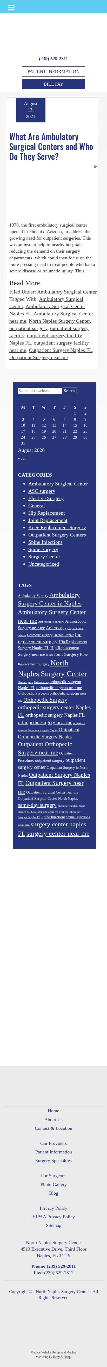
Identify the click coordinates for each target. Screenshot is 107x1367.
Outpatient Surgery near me (38, 357)
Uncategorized (43, 564)
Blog (53, 1193)
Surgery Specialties (53, 1160)
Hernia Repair (64, 635)
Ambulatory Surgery (33, 596)
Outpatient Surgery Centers (57, 535)
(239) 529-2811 (53, 58)
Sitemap (53, 1225)
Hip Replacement (46, 513)
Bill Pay (53, 84)
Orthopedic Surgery (45, 700)
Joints (49, 654)
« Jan (22, 458)
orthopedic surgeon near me (59, 687)
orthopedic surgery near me (45, 722)
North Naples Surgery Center (59, 321)
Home (53, 1110)
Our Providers (53, 1143)
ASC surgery (41, 491)
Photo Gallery (54, 1184)
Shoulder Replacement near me (50, 811)
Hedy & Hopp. (62, 1357)
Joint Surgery (66, 654)
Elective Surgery (46, 498)
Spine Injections (45, 542)
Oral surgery (25, 682)
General (36, 505)
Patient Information (53, 71)
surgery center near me (58, 833)
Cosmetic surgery (39, 635)
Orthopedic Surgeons (33, 693)
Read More (24, 283)
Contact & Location (53, 1128)
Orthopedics (41, 682)
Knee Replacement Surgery (57, 527)
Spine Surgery (43, 549)
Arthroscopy (56, 628)
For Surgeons (53, 1175)
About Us (53, 1119)
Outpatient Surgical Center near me (52, 792)
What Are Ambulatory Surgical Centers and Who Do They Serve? (51, 146)
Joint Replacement (48, 520)
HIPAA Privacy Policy (53, 1216)
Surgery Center (44, 556)
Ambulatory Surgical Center (67, 292)
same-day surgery (37, 805)
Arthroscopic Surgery (51, 621)
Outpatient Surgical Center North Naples (48, 799)
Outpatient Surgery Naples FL (60, 350)
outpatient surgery (28, 328)
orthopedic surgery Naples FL (55, 715)
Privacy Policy (53, 1208)
